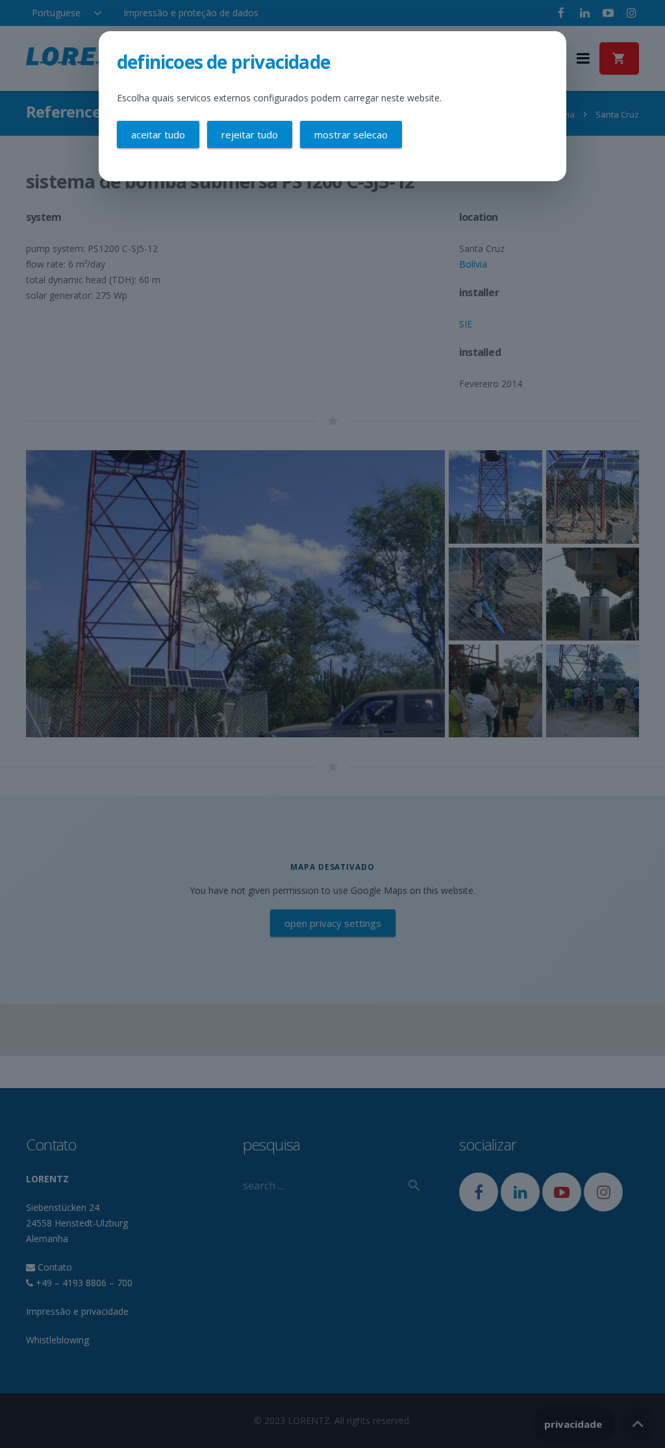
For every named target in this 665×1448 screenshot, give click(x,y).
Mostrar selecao (351, 134)
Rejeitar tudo (249, 134)
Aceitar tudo (158, 134)
